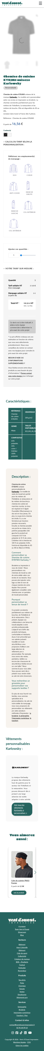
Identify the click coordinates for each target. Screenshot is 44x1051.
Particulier (22, 968)
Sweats (22, 989)
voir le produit (19, 892)
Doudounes (22, 995)
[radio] (5, 134)
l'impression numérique (20, 718)
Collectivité (22, 956)
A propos (22, 926)
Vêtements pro (22, 997)
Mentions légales (19, 1042)
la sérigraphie (24, 716)
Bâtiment (22, 944)
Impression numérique (22, 1013)
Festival (22, 965)
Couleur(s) (7, 130)
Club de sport (22, 953)
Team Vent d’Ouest (22, 929)
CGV (29, 1042)
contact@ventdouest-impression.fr (22, 1025)
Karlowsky (15, 492)
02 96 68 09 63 (22, 1028)
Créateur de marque (22, 959)
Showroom (22, 932)
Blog (22, 935)
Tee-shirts (22, 980)
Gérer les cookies (22, 1045)
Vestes (22, 992)
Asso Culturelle (22, 947)
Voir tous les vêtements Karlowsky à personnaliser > (20, 809)
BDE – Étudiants (22, 962)
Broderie (22, 1010)
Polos (22, 983)
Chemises (22, 986)
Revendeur (22, 971)
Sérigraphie (22, 1007)
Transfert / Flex (22, 1015)
